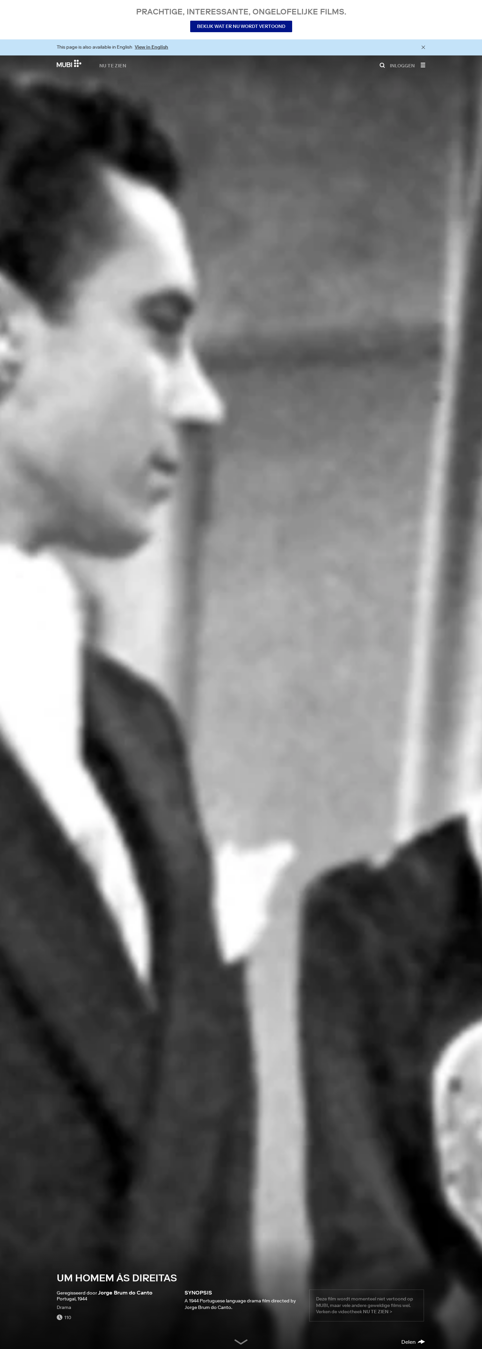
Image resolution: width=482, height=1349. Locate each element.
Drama (64, 1307)
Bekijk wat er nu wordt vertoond (241, 26)
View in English (151, 47)
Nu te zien (112, 65)
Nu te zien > (377, 1312)
